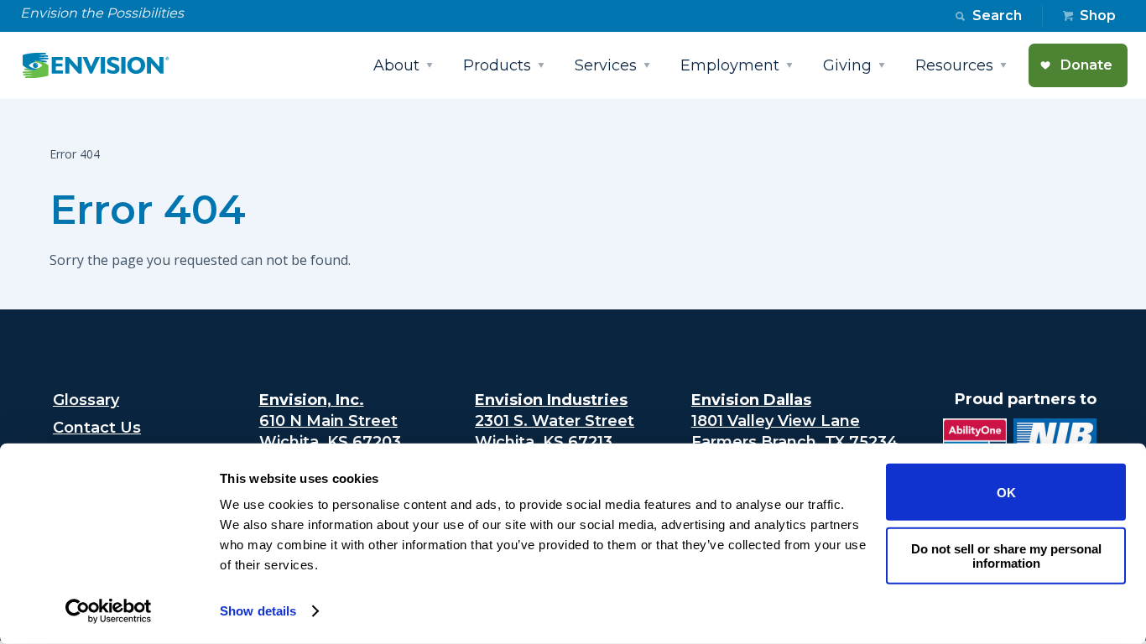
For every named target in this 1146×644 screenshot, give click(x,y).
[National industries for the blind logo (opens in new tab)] (1052, 441)
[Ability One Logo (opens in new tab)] (971, 441)
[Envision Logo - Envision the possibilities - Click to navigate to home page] (102, 65)
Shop (1098, 15)
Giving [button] (847, 65)
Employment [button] (729, 65)
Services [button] (606, 65)
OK (1006, 492)
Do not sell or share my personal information (1006, 555)
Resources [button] (954, 65)
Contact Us (97, 427)
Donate (1086, 65)
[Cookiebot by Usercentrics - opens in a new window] (108, 611)
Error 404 (147, 209)
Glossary (86, 400)
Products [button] (497, 65)
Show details (258, 611)
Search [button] (997, 15)
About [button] (396, 65)
